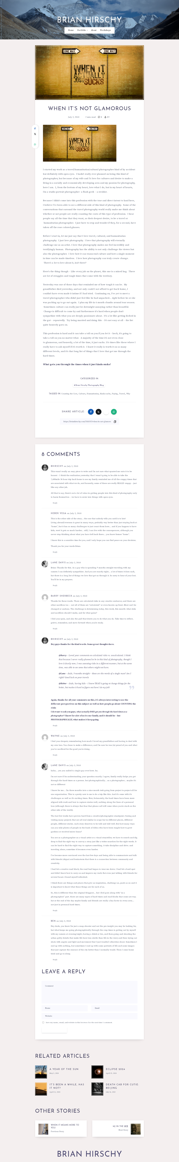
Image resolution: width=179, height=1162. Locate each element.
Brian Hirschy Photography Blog (89, 385)
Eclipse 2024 (115, 1069)
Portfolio (81, 30)
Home (71, 30)
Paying (115, 394)
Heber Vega (58, 513)
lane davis (58, 563)
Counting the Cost (69, 394)
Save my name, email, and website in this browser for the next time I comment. (79, 1022)
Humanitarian (93, 394)
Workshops (105, 30)
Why (128, 394)
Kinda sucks (105, 394)
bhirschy (57, 466)
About (94, 30)
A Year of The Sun (64, 1069)
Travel (122, 394)
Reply (55, 503)
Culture (82, 394)
